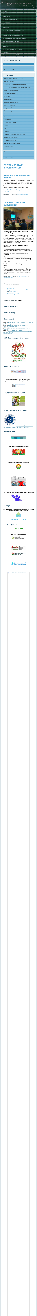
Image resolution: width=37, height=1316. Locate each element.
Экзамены (10, 288)
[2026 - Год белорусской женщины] (18, 362)
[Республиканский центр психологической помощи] (18, 502)
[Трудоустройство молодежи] (18, 406)
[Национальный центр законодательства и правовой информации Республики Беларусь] (18, 388)
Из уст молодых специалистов (13, 166)
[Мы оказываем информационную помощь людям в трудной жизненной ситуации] (18, 521)
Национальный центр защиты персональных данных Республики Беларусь (18, 426)
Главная (9, 75)
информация (14, 291)
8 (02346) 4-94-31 (18, 528)
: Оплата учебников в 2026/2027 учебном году (15, 326)
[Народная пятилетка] (18, 373)
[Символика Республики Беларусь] (18, 456)
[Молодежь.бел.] (18, 441)
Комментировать (8, 196)
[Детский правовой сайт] (18, 540)
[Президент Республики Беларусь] (18, 469)
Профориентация (13, 61)
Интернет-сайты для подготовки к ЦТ (17, 290)
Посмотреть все (7, 333)
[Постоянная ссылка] (22, 194)
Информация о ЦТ (13, 294)
